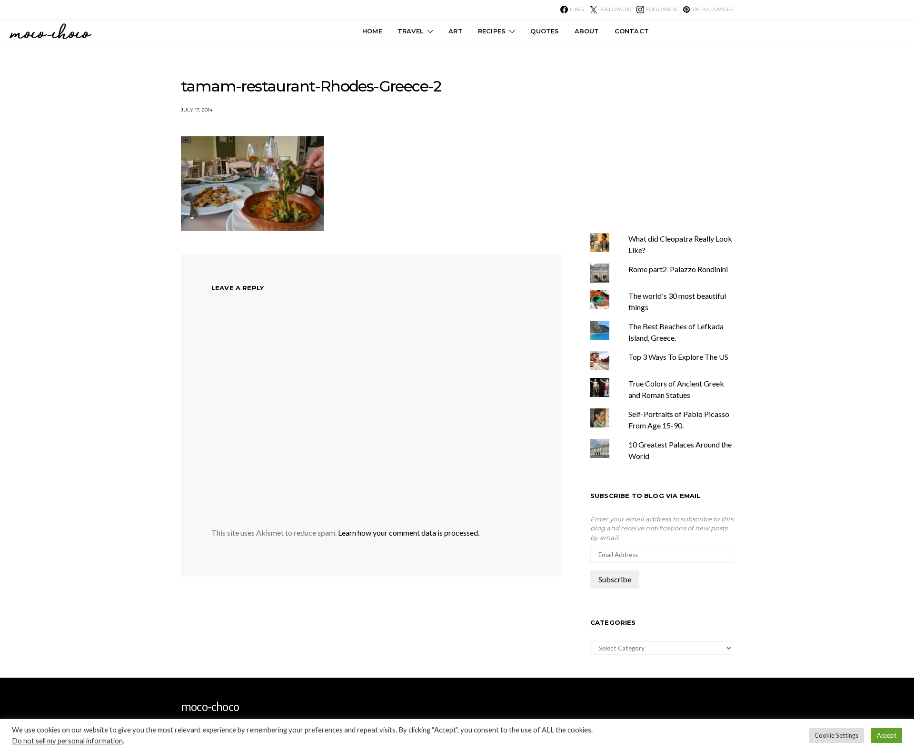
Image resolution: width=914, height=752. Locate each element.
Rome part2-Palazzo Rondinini (678, 269)
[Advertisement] (670, 133)
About (587, 31)
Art (455, 31)
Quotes (544, 31)
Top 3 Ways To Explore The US (678, 356)
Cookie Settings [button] (836, 735)
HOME (372, 31)
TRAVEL (410, 31)
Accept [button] (886, 735)
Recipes (492, 31)
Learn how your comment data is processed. (408, 532)
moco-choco (210, 707)
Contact (632, 31)
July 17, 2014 (197, 110)
